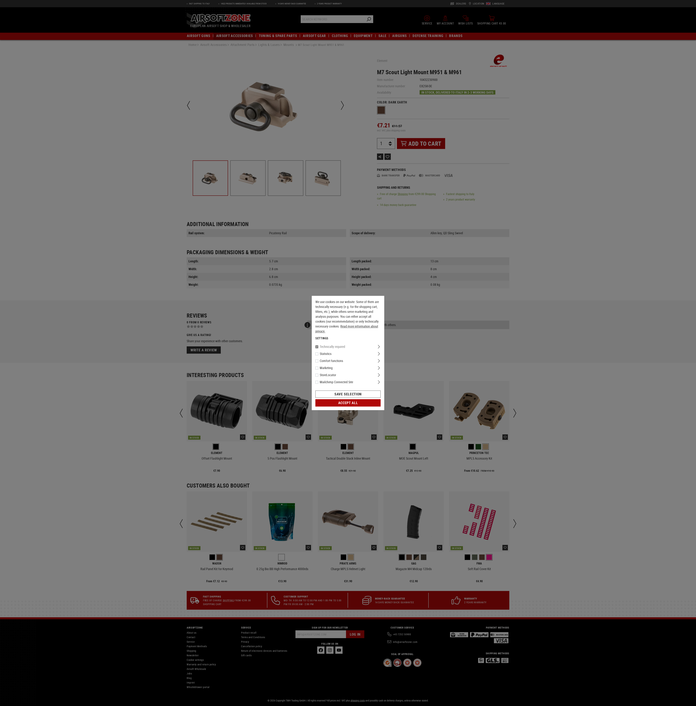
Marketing (326, 368)
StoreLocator (328, 375)
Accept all (348, 402)
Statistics (326, 354)
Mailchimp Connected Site (336, 382)
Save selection (348, 394)
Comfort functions (331, 361)
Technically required (332, 347)
